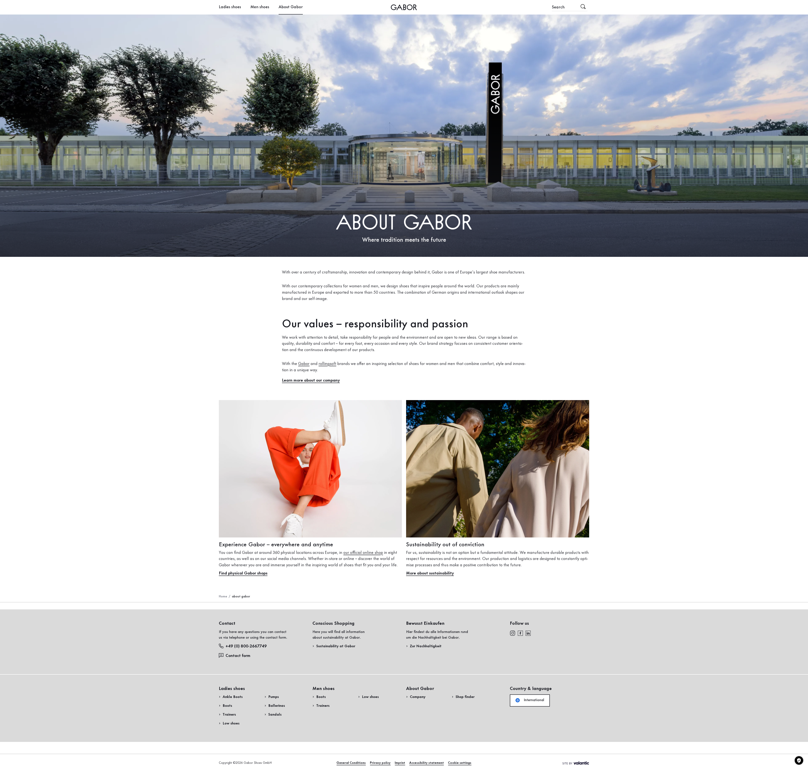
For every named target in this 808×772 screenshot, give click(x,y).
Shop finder (465, 697)
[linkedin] (528, 632)
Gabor (304, 364)
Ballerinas (276, 705)
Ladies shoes (230, 7)
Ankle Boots (233, 697)
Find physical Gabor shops (243, 573)
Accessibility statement (426, 762)
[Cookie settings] (799, 760)
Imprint (400, 762)
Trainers (229, 714)
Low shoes (231, 723)
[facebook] (520, 632)
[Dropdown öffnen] (306, 7)
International (533, 700)
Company (417, 697)
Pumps (273, 697)
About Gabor (291, 7)
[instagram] (512, 632)
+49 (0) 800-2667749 (246, 646)
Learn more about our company (311, 380)
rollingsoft (327, 364)
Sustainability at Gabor (335, 646)
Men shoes (259, 7)
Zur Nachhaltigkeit (425, 646)
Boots (227, 705)
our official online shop (363, 552)
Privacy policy (380, 762)
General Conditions (351, 762)
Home (223, 596)
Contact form (238, 656)
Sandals (275, 714)
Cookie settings (459, 762)
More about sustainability (430, 573)
